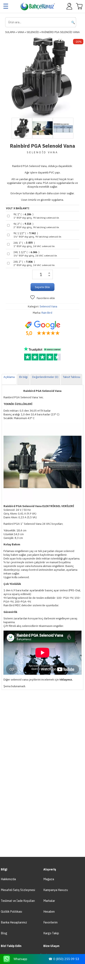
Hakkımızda (8, 879)
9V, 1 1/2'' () (37, 234)
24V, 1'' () (34, 244)
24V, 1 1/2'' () (35, 253)
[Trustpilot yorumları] (42, 353)
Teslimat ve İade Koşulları (18, 901)
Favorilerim (50, 922)
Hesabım (49, 911)
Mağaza (48, 879)
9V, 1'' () (36, 216)
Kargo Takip (51, 933)
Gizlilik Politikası (11, 911)
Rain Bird (46, 312)
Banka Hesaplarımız (14, 922)
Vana (21, 32)
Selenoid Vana (48, 306)
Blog (4, 933)
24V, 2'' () (34, 263)
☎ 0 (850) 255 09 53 (63, 959)
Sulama (10, 32)
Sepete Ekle (42, 287)
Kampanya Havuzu (55, 890)
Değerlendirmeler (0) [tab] (45, 377)
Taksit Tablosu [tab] (71, 377)
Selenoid (33, 32)
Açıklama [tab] (9, 377)
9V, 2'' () (36, 225)
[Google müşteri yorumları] (42, 328)
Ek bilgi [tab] (23, 377)
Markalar (49, 901)
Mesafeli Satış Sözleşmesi (18, 890)
